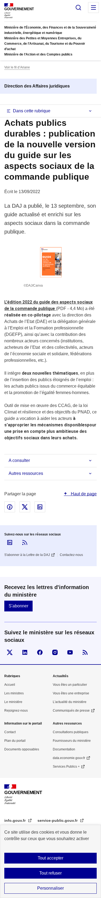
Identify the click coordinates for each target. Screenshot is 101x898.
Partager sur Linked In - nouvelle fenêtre (39, 507)
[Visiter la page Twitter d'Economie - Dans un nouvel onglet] (9, 652)
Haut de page (83, 494)
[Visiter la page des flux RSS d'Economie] (85, 652)
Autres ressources (26, 473)
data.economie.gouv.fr (69, 758)
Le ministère (13, 702)
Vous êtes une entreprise (71, 693)
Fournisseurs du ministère (72, 741)
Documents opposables (21, 749)
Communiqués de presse (71, 710)
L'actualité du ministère (69, 702)
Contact (10, 732)
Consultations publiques (70, 732)
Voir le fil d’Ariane (17, 67)
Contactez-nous (71, 555)
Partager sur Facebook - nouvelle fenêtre (9, 507)
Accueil (9, 685)
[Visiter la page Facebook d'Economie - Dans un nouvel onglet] (39, 652)
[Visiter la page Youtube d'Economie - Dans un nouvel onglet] (70, 652)
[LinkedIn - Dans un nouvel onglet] (9, 542)
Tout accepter (50, 858)
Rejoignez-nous (16, 710)
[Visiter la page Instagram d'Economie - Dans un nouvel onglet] (55, 652)
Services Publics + (66, 766)
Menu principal (93, 7)
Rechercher (78, 7)
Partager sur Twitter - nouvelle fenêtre (24, 507)
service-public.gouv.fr (58, 820)
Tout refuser (50, 873)
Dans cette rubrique (31, 111)
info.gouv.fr (15, 820)
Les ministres (14, 693)
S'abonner (18, 606)
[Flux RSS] (24, 542)
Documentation (64, 749)
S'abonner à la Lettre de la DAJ (27, 555)
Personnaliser (50, 888)
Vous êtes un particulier (70, 685)
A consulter (19, 460)
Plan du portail (15, 741)
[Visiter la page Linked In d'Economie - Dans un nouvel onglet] (24, 652)
